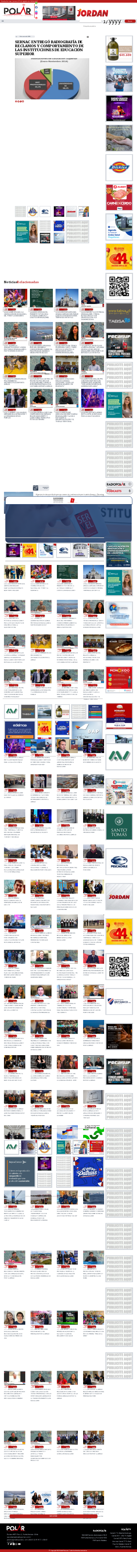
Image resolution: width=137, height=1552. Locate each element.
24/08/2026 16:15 (67, 1387)
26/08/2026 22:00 (39, 309)
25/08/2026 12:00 (14, 1071)
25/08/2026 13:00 (93, 1036)
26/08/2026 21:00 (64, 309)
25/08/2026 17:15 (67, 965)
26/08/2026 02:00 (93, 860)
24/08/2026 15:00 (67, 1447)
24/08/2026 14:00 (93, 1447)
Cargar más (53, 1516)
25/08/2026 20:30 (41, 930)
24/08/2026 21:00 (41, 1266)
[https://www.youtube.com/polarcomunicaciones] (36, 17)
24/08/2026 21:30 (14, 1266)
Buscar (130, 21)
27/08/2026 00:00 (15, 581)
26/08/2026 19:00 (13, 376)
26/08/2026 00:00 (41, 895)
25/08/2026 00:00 (41, 1206)
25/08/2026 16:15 (41, 1001)
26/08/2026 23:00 (13, 309)
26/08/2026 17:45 (39, 410)
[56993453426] (36, 5)
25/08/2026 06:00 (93, 1106)
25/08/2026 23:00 (67, 895)
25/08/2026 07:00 (67, 1106)
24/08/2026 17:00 (93, 1326)
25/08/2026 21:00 (14, 930)
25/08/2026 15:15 (14, 1036)
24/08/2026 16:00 (93, 1387)
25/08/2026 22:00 (93, 895)
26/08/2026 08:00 (41, 825)
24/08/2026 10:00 (93, 1506)
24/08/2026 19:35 (93, 1266)
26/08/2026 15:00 (67, 755)
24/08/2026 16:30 (41, 1387)
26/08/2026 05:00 (14, 860)
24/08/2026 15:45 (14, 1447)
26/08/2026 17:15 (64, 410)
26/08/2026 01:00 (14, 895)
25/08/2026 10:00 (67, 1071)
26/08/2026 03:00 (67, 860)
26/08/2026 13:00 (14, 790)
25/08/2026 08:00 (41, 1106)
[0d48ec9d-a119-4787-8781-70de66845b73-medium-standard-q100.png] (17, 16)
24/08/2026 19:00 (14, 1326)
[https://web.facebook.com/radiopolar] (36, 7)
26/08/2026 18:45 (39, 376)
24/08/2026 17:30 (67, 1326)
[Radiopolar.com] (2, 21)
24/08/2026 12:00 (41, 1506)
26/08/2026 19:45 (64, 343)
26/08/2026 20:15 (13, 343)
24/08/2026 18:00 (41, 1326)
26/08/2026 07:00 (67, 825)
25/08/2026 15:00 (41, 1036)
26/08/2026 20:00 (39, 343)
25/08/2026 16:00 (67, 1001)
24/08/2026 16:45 (14, 1387)
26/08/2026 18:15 (90, 376)
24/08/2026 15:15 (41, 1447)
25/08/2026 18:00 (14, 965)
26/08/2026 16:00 (41, 755)
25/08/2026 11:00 (41, 1071)
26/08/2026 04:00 (41, 860)
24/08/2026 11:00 (67, 1506)
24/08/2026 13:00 (14, 1506)
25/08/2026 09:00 (14, 1106)
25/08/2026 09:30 (93, 1071)
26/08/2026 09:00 (14, 825)
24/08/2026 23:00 (67, 1206)
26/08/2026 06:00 (93, 825)
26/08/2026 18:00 (13, 410)
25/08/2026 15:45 (93, 1001)
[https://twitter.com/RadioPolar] (36, 10)
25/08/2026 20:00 (67, 930)
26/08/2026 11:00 (67, 790)
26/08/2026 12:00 (41, 790)
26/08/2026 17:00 (90, 410)
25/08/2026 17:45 (41, 965)
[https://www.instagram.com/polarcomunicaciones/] (36, 14)
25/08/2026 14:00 (67, 1036)
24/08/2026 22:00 (93, 1206)
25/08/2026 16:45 (14, 1001)
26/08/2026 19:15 (90, 343)
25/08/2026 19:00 (93, 930)
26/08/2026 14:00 (93, 755)
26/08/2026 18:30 (64, 376)
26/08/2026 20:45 (90, 309)
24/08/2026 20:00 (67, 1266)
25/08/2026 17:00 (93, 965)
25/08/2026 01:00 (14, 1206)
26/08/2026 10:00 (93, 790)
